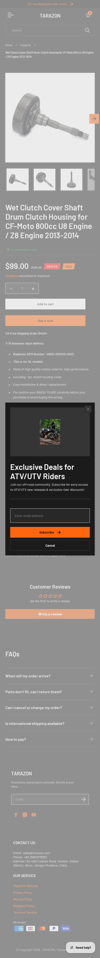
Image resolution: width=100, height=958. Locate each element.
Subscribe (46, 532)
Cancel (50, 545)
